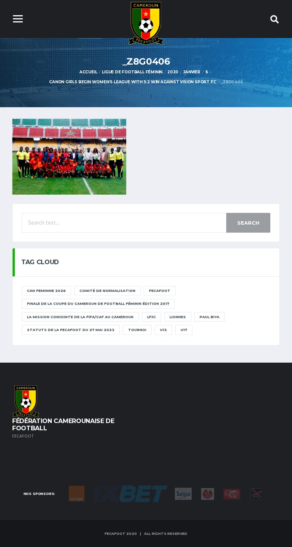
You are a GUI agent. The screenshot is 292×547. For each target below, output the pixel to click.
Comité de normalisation (107, 291)
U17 (184, 330)
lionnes (178, 317)
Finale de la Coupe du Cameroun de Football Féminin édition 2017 (98, 303)
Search (248, 223)
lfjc (151, 317)
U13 (163, 330)
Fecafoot (159, 291)
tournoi (137, 330)
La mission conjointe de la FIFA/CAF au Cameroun (80, 317)
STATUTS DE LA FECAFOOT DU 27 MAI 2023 (70, 330)
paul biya (209, 317)
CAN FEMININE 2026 (46, 291)
